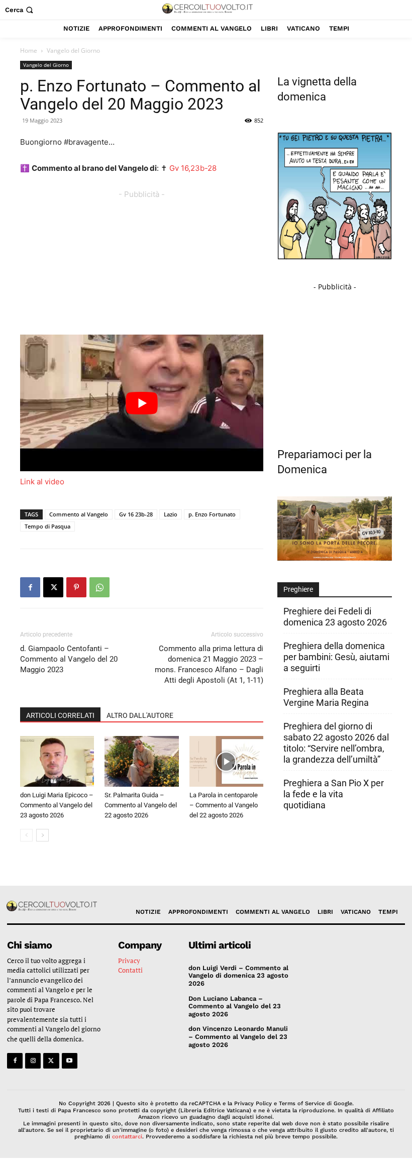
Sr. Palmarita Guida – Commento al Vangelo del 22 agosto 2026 (141, 805)
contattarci (127, 1136)
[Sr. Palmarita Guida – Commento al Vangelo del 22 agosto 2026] (141, 761)
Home (28, 50)
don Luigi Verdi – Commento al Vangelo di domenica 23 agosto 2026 (238, 975)
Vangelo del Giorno (46, 64)
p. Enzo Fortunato (212, 514)
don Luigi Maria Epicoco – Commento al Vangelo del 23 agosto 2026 (56, 805)
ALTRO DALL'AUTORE (140, 715)
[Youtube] (69, 1061)
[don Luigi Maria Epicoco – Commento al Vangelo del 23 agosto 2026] (57, 761)
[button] (20, 10)
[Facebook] (30, 587)
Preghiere (298, 589)
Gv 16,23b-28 (193, 168)
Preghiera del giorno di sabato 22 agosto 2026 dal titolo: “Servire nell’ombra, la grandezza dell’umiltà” (336, 743)
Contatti (130, 970)
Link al (32, 481)
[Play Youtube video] (141, 403)
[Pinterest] (76, 587)
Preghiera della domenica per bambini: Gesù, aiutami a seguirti (336, 657)
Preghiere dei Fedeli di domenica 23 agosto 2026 (335, 616)
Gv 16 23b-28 (136, 514)
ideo (56, 481)
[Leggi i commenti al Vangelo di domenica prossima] (334, 558)
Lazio (170, 514)
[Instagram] (33, 1061)
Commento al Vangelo (78, 514)
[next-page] (42, 835)
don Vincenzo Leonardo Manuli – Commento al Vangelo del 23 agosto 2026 (238, 1036)
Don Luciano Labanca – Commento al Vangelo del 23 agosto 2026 (234, 1006)
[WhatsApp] (99, 587)
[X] (53, 587)
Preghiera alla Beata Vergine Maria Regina (326, 697)
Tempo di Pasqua (47, 526)
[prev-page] (26, 835)
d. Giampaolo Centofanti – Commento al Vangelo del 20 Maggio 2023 (69, 659)
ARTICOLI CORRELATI (60, 715)
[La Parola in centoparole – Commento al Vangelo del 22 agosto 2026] (226, 761)
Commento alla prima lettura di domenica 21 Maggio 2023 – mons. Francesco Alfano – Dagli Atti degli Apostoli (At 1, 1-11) (209, 664)
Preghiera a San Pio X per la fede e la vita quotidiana (333, 794)
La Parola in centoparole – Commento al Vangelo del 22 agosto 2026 (223, 805)
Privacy (129, 960)
